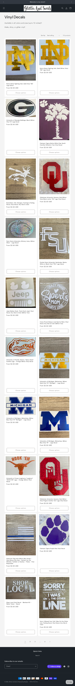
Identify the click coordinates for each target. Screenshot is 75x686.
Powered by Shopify (23, 682)
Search (37, 655)
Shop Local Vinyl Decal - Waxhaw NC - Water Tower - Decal (19, 603)
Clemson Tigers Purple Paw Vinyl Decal (52, 548)
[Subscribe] (35, 666)
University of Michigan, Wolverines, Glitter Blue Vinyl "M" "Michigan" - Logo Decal (19, 419)
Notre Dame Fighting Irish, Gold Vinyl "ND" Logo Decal (19, 84)
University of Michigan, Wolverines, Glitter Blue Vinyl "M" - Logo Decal (53, 442)
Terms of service (34, 681)
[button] (4, 8)
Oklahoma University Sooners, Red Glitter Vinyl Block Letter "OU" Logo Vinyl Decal (53, 198)
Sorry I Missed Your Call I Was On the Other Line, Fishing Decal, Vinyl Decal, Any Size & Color (54, 623)
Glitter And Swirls (13, 682)
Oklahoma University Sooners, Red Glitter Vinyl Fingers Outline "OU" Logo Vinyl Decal (53, 500)
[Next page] (50, 642)
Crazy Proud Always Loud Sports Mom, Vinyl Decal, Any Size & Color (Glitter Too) (54, 322)
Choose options (21, 93)
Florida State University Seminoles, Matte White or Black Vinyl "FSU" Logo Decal (53, 263)
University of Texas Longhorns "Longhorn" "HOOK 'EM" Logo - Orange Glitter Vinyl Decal (19, 480)
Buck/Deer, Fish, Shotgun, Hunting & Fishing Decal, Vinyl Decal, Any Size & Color (20, 203)
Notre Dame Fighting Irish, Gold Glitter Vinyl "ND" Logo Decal (54, 69)
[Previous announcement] (4, 2)
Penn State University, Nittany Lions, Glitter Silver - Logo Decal (20, 242)
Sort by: (43, 35)
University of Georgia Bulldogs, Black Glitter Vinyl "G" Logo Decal (20, 121)
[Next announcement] (71, 2)
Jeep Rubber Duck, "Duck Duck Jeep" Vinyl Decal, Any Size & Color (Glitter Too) (20, 312)
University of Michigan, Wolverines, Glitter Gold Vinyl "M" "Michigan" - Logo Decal (53, 382)
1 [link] (25, 642)
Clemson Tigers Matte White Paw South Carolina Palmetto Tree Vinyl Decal (53, 144)
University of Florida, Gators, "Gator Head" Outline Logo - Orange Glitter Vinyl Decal (19, 360)
